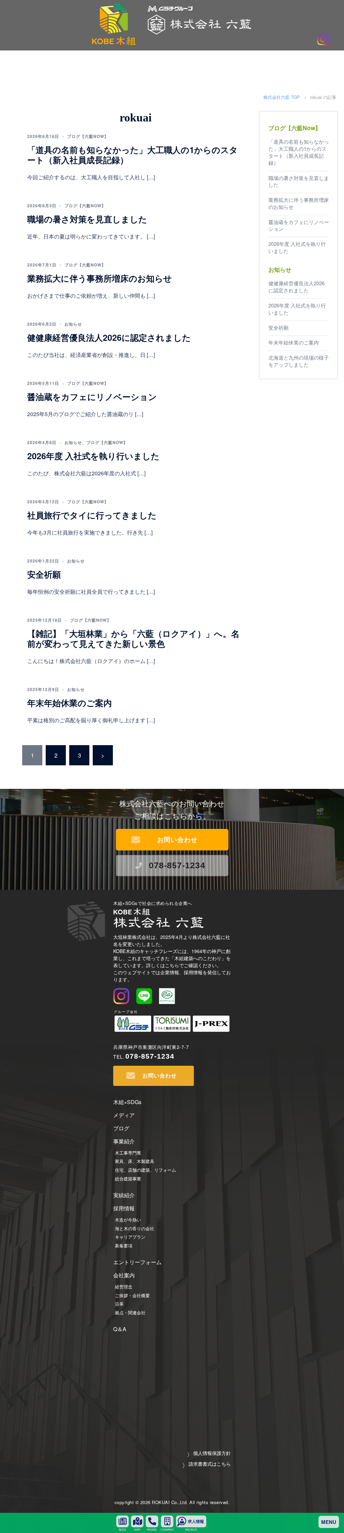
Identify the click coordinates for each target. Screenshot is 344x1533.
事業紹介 (124, 1141)
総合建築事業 (128, 1178)
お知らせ (73, 324)
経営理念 (123, 1286)
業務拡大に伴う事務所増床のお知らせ (99, 278)
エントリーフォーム (137, 1262)
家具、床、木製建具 (134, 1161)
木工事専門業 (128, 1152)
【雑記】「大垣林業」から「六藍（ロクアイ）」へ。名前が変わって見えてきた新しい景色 (133, 638)
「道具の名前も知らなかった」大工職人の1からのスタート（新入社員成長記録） (132, 155)
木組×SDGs (127, 1102)
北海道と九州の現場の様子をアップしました (298, 361)
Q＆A (119, 1329)
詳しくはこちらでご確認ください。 (183, 965)
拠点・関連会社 (130, 1312)
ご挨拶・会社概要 (132, 1295)
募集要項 (123, 1245)
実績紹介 (124, 1195)
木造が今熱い (128, 1219)
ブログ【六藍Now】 (88, 136)
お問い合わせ (177, 839)
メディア (124, 1115)
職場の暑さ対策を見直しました (87, 219)
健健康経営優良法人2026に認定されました (109, 337)
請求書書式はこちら (209, 1463)
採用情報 (124, 1208)
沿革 (119, 1304)
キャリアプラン (130, 1237)
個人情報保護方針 (212, 1452)
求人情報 (196, 1522)
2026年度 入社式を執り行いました (93, 456)
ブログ (121, 1128)
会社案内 (124, 1275)
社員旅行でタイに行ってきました (92, 515)
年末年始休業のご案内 (69, 703)
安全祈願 (44, 574)
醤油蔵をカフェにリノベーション (92, 397)
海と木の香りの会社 (134, 1228)
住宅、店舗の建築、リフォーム (145, 1170)
